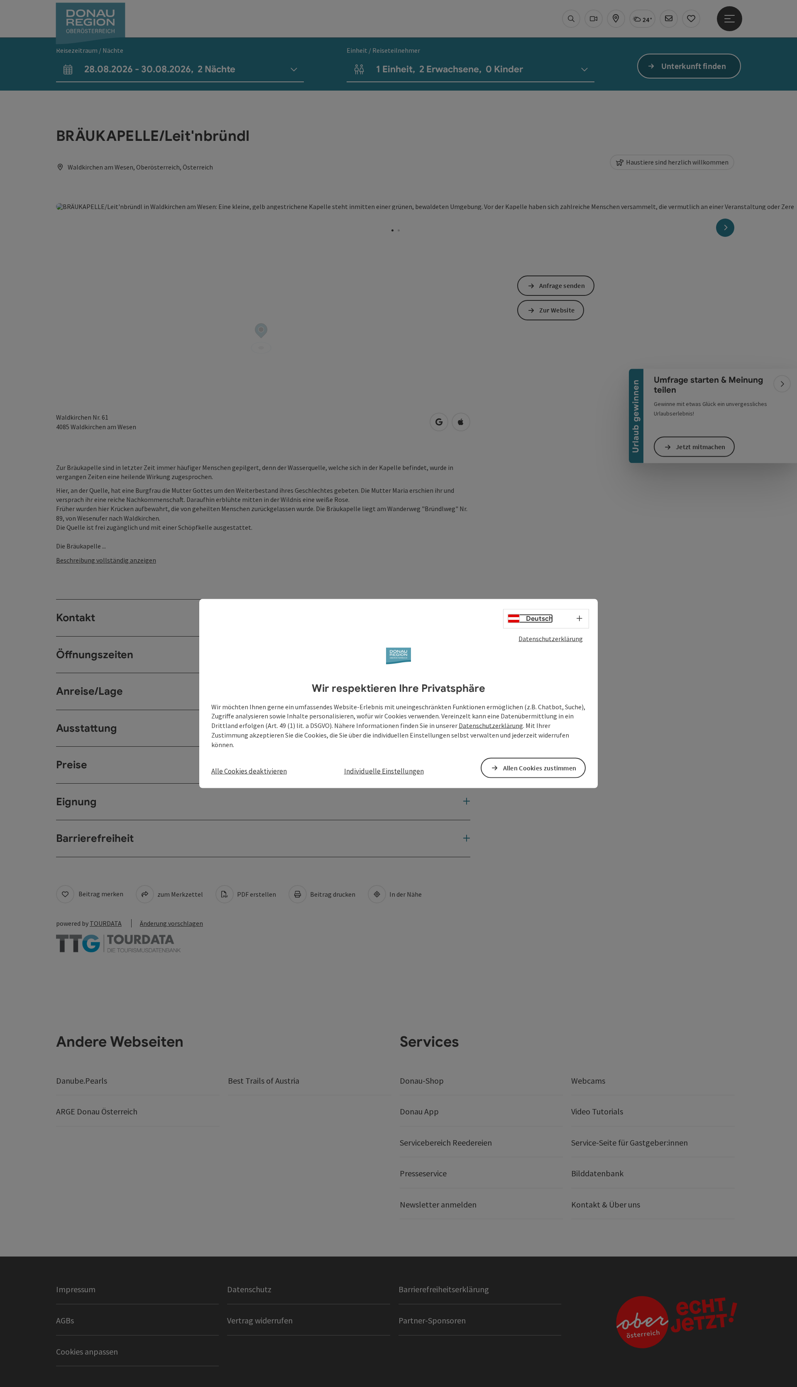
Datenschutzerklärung (550, 638)
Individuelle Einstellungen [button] (384, 770)
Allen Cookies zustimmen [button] (540, 767)
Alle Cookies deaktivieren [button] (249, 770)
